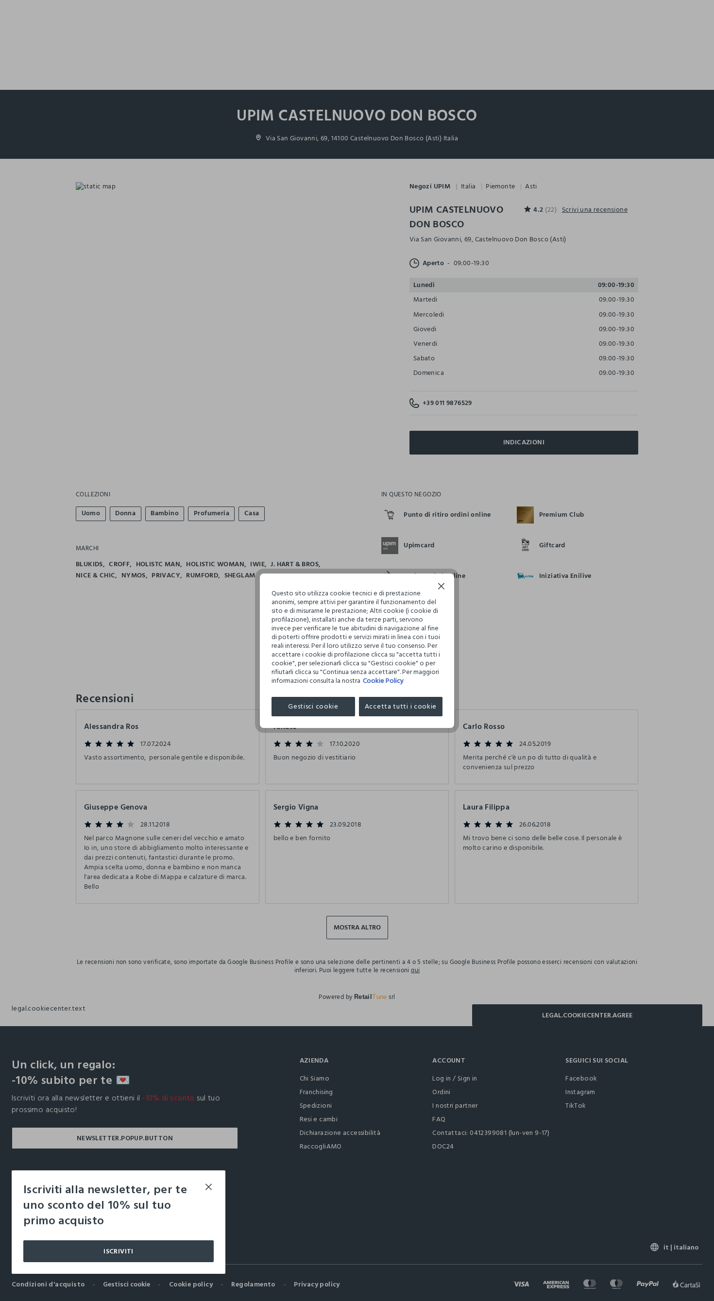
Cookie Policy (383, 680)
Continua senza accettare (441, 587)
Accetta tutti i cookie (401, 706)
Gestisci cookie (313, 706)
